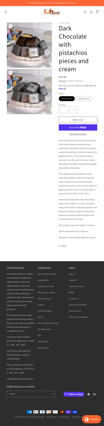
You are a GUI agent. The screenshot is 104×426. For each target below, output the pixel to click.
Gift (39, 335)
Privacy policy (64, 417)
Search (72, 274)
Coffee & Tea (43, 280)
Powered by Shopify (37, 417)
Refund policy (52, 417)
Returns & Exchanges (78, 304)
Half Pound (84, 98)
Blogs (71, 292)
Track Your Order (76, 286)
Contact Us (74, 298)
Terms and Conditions (78, 317)
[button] (6, 12)
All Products (43, 348)
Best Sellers (43, 341)
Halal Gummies (44, 298)
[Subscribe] (52, 394)
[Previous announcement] (5, 3)
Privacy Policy (75, 311)
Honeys (41, 304)
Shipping (62, 81)
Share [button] (63, 246)
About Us (73, 280)
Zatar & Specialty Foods (48, 323)
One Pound (67, 98)
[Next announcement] (99, 3)
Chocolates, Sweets (46, 292)
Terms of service (77, 417)
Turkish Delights (45, 311)
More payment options (78, 134)
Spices (40, 317)
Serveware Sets (44, 329)
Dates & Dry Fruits (45, 286)
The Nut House (25, 417)
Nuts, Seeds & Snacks (47, 274)
